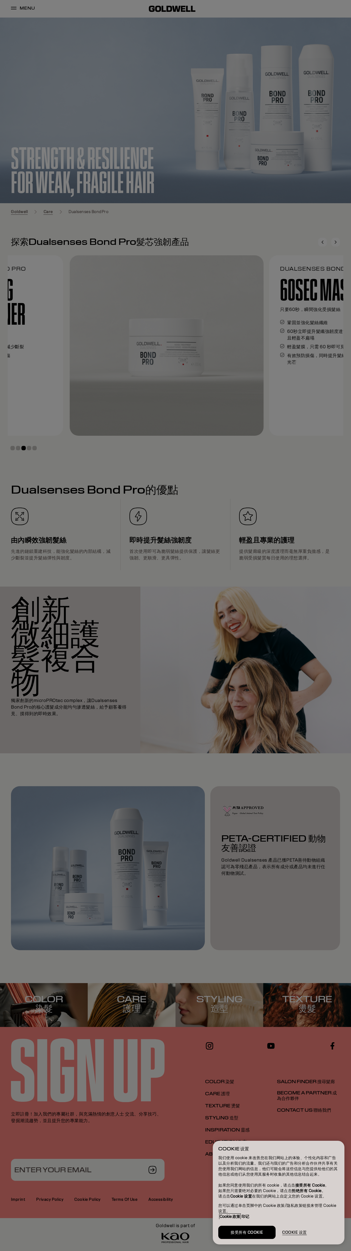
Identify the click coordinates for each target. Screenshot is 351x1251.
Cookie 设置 (294, 1232)
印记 (245, 1216)
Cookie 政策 (230, 1216)
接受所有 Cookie (247, 1232)
